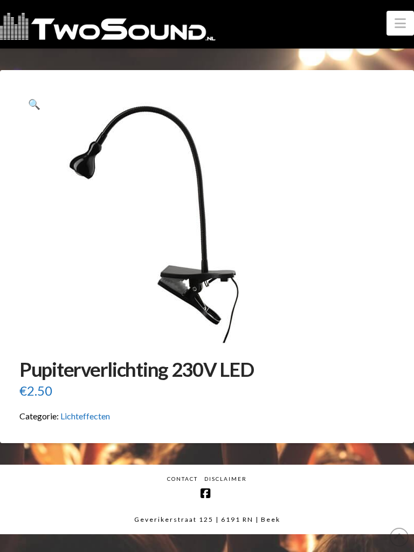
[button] (400, 23)
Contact (182, 478)
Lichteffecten (85, 416)
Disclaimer (225, 478)
